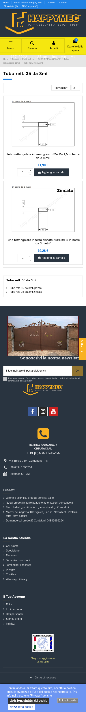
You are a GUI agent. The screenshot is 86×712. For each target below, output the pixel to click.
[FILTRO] (82, 356)
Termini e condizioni (18, 560)
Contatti (63, 2)
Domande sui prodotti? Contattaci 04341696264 (35, 520)
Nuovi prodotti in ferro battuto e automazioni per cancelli (39, 502)
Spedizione (13, 550)
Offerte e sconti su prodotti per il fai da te (30, 497)
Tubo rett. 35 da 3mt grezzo (25, 288)
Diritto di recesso (43, 677)
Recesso (11, 555)
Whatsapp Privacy (17, 579)
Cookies (51, 2)
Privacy (10, 569)
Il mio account (14, 609)
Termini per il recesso (19, 565)
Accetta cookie (21, 707)
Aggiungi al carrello (53, 172)
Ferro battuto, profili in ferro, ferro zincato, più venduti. (37, 507)
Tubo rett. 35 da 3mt (21, 280)
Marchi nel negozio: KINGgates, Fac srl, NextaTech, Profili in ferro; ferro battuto (42, 514)
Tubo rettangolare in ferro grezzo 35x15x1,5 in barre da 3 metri (43, 156)
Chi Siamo (12, 546)
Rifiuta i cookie (68, 700)
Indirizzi (10, 623)
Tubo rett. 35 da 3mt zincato (25, 291)
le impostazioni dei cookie (28, 700)
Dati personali (14, 614)
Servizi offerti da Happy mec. (28, 2)
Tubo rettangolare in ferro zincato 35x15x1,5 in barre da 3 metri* (43, 241)
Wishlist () (12, 6)
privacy (28, 381)
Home (6, 2)
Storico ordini (14, 618)
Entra (9, 604)
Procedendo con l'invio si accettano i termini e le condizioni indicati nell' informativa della (44, 379)
